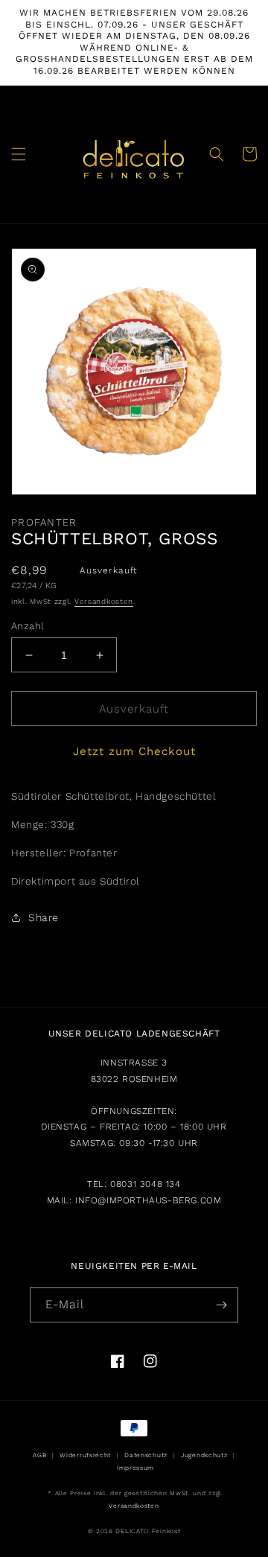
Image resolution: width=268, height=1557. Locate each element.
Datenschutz (146, 1455)
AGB (39, 1455)
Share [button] (43, 917)
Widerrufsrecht (85, 1455)
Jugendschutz (204, 1455)
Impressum (135, 1467)
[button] (18, 154)
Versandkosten (103, 601)
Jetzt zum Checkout (134, 751)
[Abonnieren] (221, 1304)
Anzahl (27, 625)
